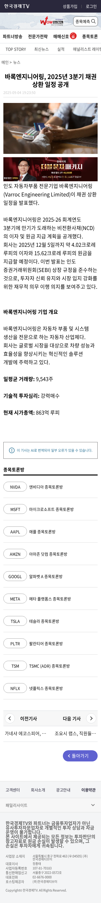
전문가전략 (38, 36)
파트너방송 (12, 36)
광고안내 (63, 790)
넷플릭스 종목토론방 (36, 688)
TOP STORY (16, 49)
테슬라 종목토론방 (35, 621)
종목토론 (90, 36)
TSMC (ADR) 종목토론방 (41, 666)
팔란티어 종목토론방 (36, 643)
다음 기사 (72, 718)
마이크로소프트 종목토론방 (42, 509)
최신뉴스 (41, 49)
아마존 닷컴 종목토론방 (38, 554)
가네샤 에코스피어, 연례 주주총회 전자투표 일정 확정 (25, 733)
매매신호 (61, 36)
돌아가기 (80, 755)
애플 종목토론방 (33, 531)
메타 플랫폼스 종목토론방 (40, 598)
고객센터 (13, 790)
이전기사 (28, 718)
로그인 (91, 6)
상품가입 (70, 6)
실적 (61, 49)
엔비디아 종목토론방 (36, 487)
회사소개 (38, 790)
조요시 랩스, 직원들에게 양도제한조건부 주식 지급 (75, 733)
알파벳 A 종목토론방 (35, 576)
